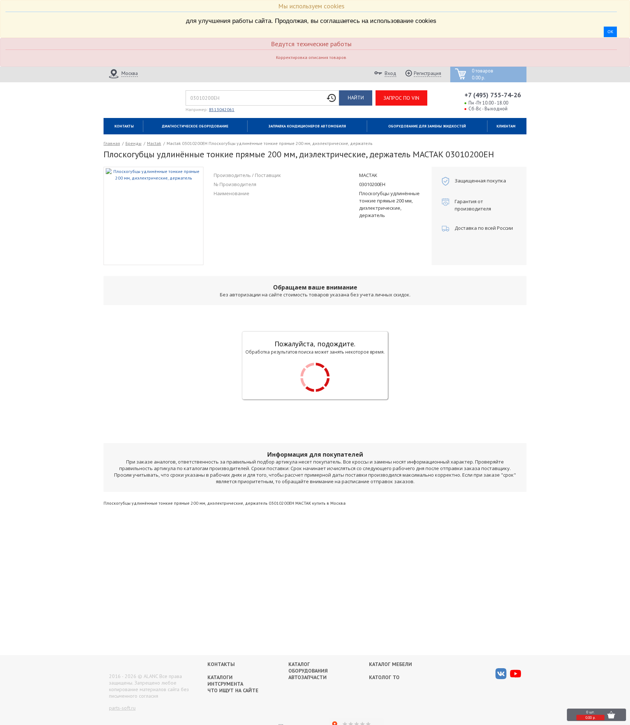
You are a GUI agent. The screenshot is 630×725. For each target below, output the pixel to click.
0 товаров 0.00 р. (482, 74)
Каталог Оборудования (308, 667)
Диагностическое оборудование (195, 126)
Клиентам (506, 126)
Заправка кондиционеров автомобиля (307, 126)
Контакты (124, 126)
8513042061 (221, 109)
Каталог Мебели (390, 664)
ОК (610, 31)
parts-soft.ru (122, 708)
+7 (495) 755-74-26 (492, 95)
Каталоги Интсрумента (225, 680)
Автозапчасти (307, 677)
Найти (356, 97)
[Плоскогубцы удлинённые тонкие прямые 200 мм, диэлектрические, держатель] (154, 215)
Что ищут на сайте (232, 690)
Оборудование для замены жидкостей (427, 126)
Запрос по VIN (401, 98)
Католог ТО (384, 677)
